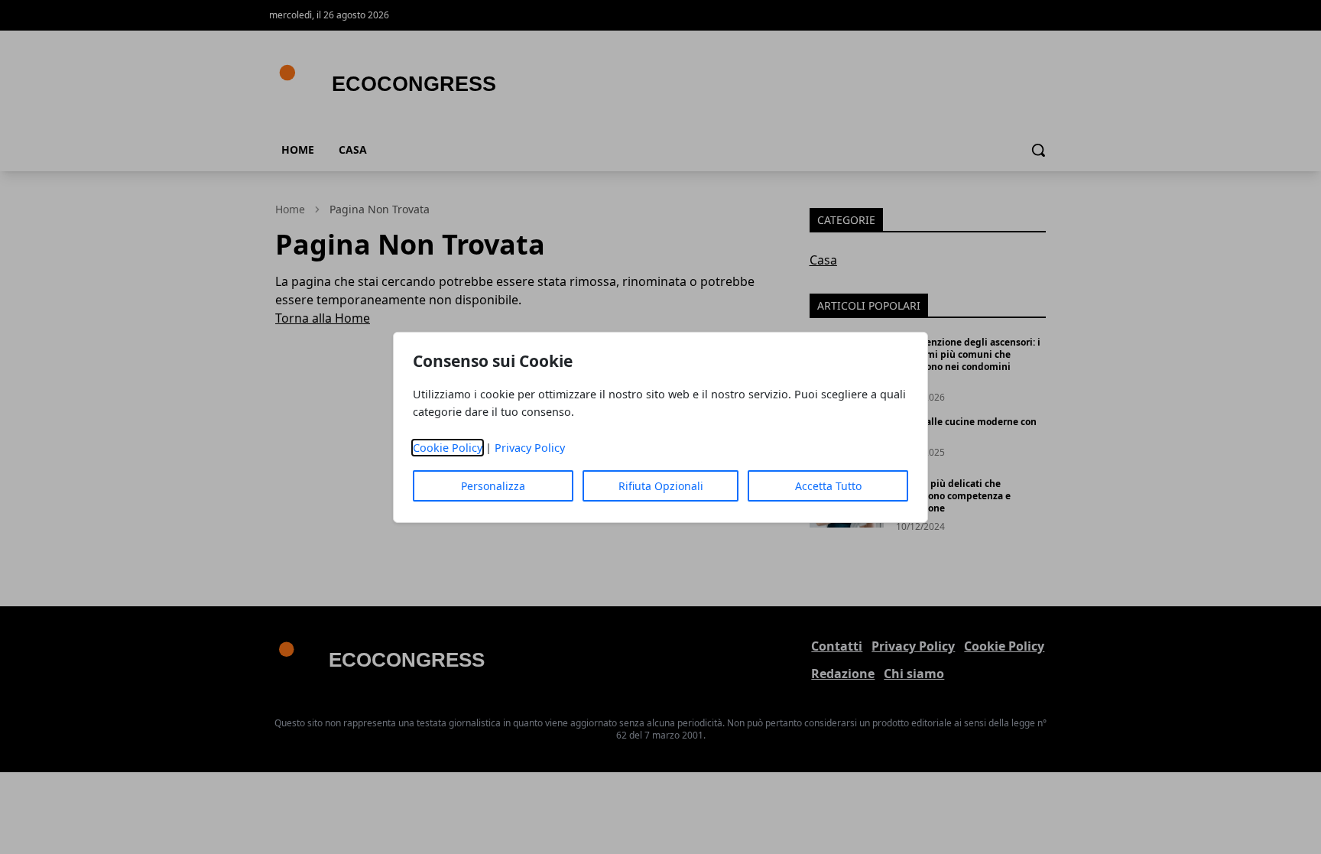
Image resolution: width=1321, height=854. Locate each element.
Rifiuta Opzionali (660, 486)
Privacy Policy (530, 447)
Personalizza (493, 486)
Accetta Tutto (828, 486)
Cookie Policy (447, 447)
